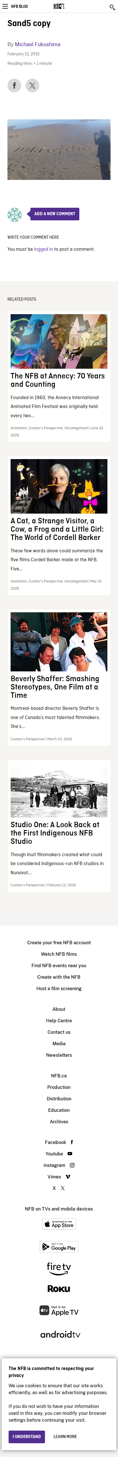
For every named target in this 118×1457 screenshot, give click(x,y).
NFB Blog (19, 6)
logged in (43, 249)
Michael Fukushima (37, 44)
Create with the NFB (58, 977)
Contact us (59, 1032)
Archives (59, 1121)
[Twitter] (32, 85)
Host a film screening (59, 988)
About (58, 1009)
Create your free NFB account (59, 942)
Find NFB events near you (59, 965)
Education (59, 1110)
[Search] (113, 7)
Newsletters (59, 1055)
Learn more (65, 1437)
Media (59, 1043)
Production (58, 1087)
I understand (27, 1437)
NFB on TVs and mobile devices (59, 1209)
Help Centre (59, 1020)
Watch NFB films (59, 954)
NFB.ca (59, 1076)
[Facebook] (14, 85)
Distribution (59, 1099)
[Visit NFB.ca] (69, 6)
